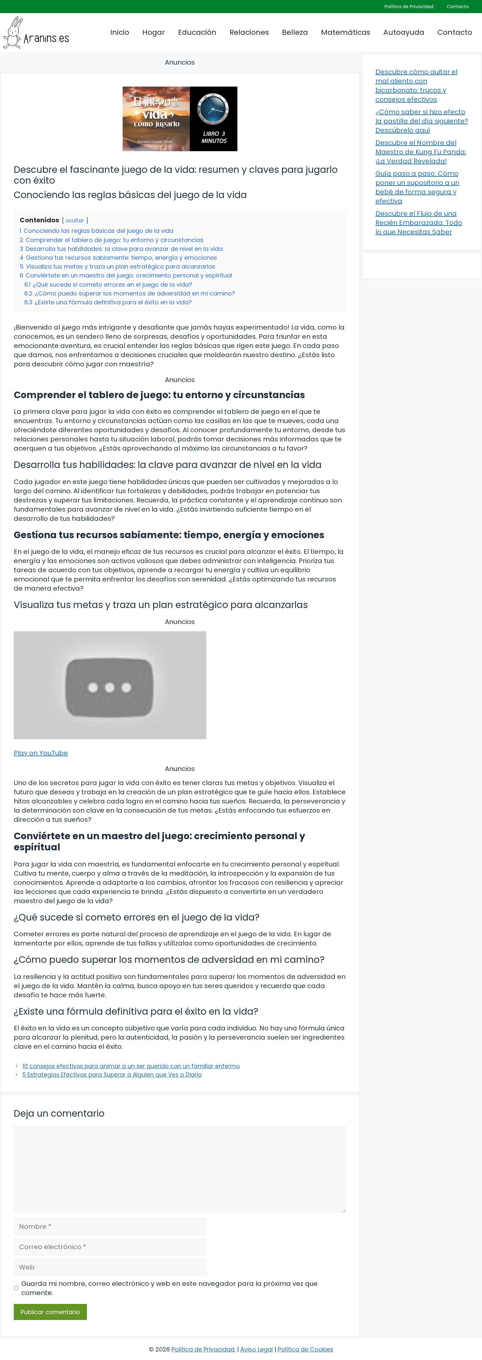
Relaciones (249, 32)
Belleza (295, 32)
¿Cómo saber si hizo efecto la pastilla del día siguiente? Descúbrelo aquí (421, 121)
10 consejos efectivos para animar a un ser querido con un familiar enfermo (131, 1066)
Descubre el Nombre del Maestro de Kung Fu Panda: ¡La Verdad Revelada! (420, 152)
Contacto (458, 6)
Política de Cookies (305, 1349)
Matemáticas (345, 32)
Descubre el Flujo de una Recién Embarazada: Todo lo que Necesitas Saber (418, 222)
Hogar (153, 32)
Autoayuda (403, 32)
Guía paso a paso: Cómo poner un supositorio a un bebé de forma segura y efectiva (417, 187)
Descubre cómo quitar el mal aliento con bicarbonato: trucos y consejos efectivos (416, 85)
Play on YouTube (41, 753)
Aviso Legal (256, 1349)
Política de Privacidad (409, 6)
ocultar (75, 220)
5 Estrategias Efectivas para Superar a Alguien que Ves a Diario (112, 1075)
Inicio (119, 32)
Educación (197, 32)
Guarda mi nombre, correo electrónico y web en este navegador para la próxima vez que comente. (169, 1288)
